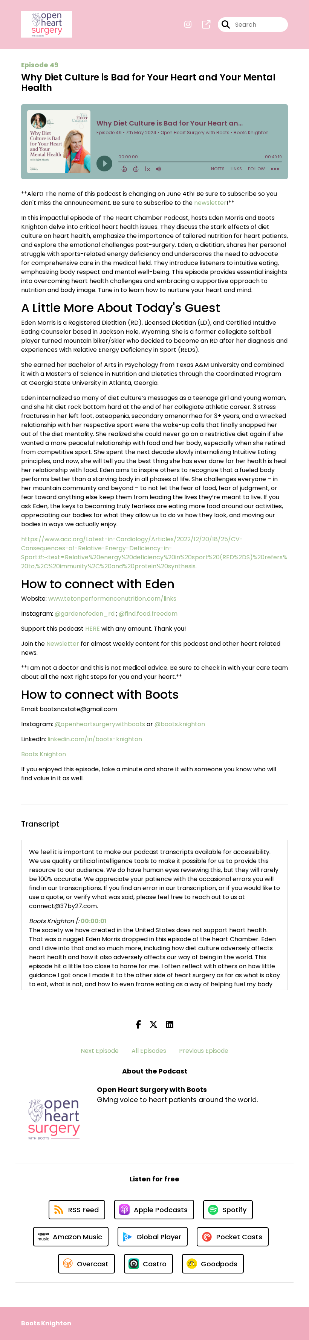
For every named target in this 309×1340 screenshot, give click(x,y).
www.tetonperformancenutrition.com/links (112, 598)
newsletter (210, 202)
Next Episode (100, 1050)
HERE (92, 628)
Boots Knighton (43, 754)
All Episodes (149, 1050)
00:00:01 (94, 921)
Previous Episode (203, 1050)
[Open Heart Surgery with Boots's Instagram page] (187, 24)
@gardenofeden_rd (85, 613)
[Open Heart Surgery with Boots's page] (201, 24)
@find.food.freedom (148, 613)
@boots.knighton (179, 724)
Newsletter (62, 643)
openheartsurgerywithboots (103, 724)
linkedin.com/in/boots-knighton (94, 739)
